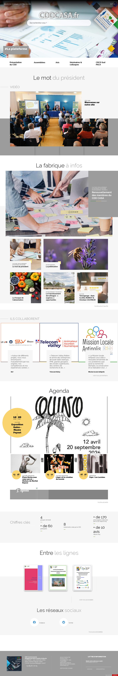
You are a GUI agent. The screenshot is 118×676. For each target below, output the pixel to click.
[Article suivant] (106, 54)
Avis (57, 62)
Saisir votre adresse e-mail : (94, 661)
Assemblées (39, 62)
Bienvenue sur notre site (92, 103)
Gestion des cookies (66, 668)
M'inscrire (109, 665)
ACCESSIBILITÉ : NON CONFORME (65, 660)
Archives (89, 669)
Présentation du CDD (16, 63)
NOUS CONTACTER (65, 657)
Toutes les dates (103, 502)
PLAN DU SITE (63, 658)
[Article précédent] (103, 54)
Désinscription (100, 669)
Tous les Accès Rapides (96, 632)
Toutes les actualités (101, 306)
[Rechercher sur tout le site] (88, 23)
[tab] (108, 53)
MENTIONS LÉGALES (65, 662)
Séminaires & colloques (76, 63)
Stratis (115, 675)
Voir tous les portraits (100, 375)
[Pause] (104, 53)
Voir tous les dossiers (86, 600)
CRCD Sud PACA (100, 63)
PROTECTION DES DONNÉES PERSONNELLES (67, 664)
